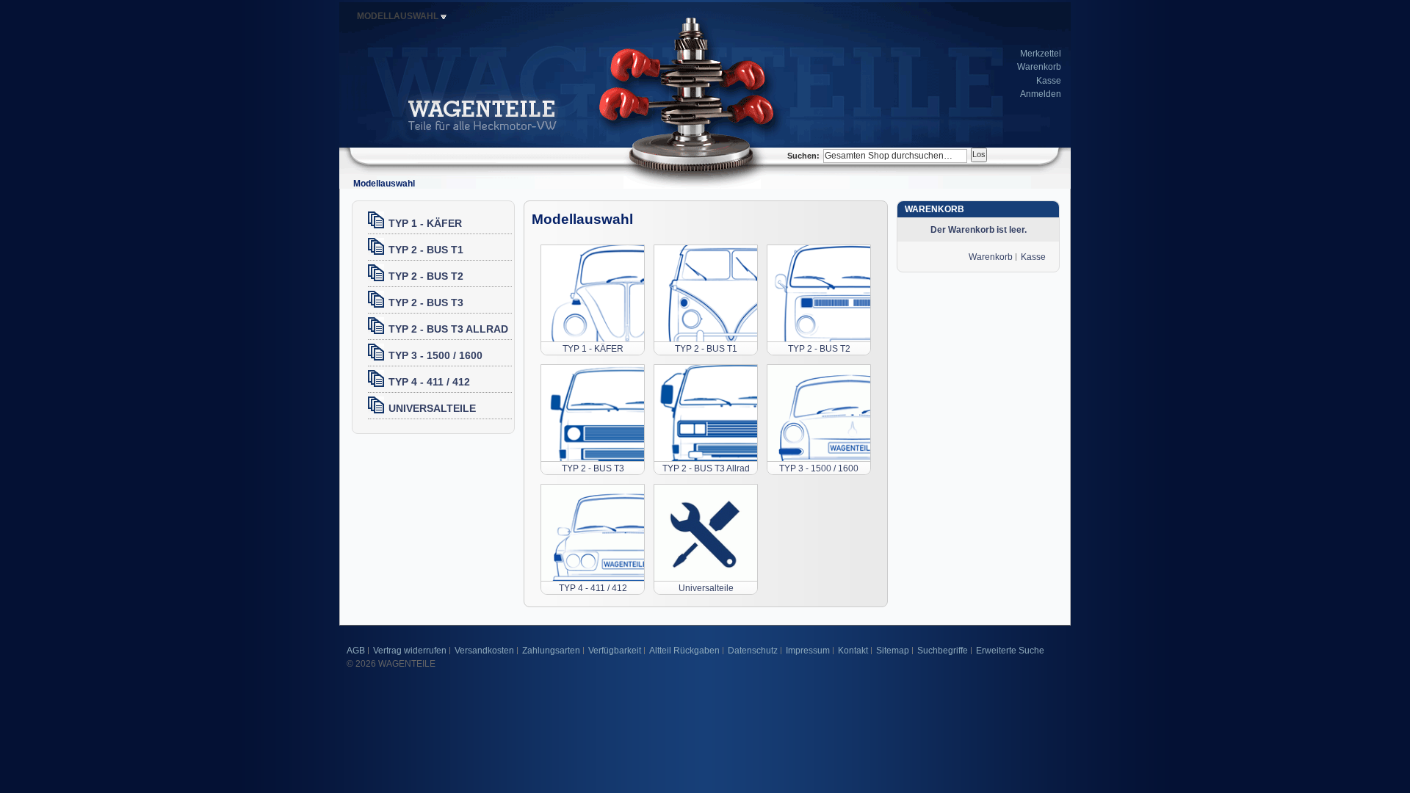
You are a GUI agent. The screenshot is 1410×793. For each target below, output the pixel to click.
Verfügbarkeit (614, 650)
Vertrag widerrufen (409, 650)
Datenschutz (753, 650)
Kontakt (853, 650)
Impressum (808, 650)
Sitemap (892, 650)
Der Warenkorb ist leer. (978, 230)
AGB (356, 650)
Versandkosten (484, 650)
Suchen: (803, 155)
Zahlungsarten (551, 650)
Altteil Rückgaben (684, 650)
